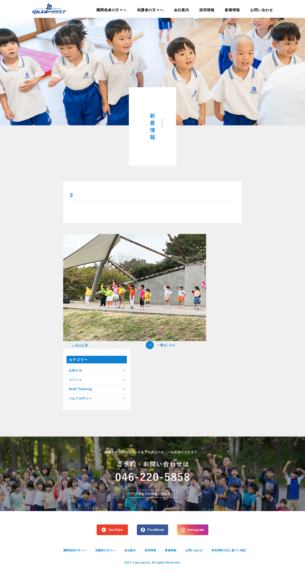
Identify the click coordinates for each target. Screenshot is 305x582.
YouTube (115, 529)
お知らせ (75, 370)
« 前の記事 (80, 345)
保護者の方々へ (150, 9)
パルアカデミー (80, 398)
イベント (75, 379)
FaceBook (155, 529)
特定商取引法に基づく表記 (229, 550)
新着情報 (232, 9)
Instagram (196, 529)
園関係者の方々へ (111, 9)
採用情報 (207, 9)
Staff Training (80, 389)
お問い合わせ (261, 9)
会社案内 (181, 9)
